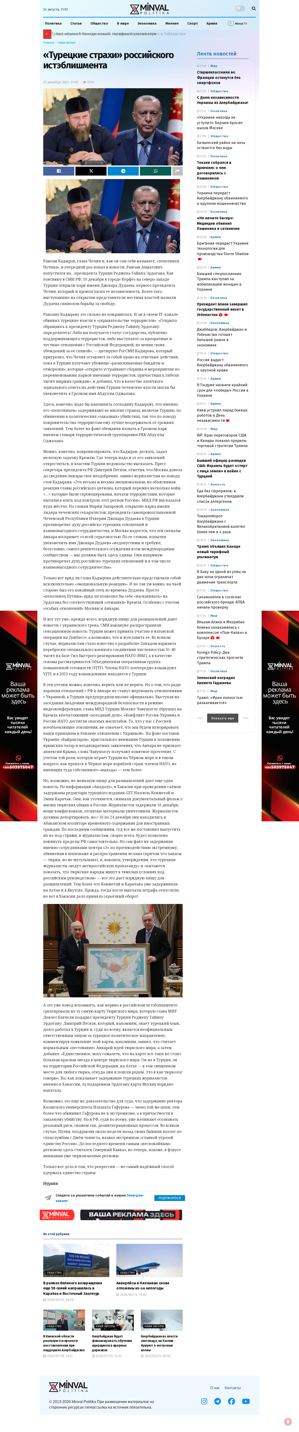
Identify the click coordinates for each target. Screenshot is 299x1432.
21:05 (202, 156)
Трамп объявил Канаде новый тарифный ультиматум (218, 551)
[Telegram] (217, 1401)
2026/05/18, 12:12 (59, 1356)
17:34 (202, 615)
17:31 (202, 646)
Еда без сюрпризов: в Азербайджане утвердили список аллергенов (220, 496)
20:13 (202, 267)
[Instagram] (204, 1401)
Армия (211, 23)
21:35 (202, 91)
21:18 (202, 136)
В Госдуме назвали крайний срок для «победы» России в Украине (223, 390)
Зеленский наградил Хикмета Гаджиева (87, 33)
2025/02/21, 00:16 (157, 1356)
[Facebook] (231, 1401)
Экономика (147, 23)
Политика (53, 23)
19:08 (203, 429)
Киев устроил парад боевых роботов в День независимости (222, 415)
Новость (217, 484)
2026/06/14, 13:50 (132, 1295)
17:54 (202, 590)
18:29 (202, 509)
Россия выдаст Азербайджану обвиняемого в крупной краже (222, 365)
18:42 (202, 484)
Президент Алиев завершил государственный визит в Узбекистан (222, 309)
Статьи (76, 23)
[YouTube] (246, 1401)
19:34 (202, 378)
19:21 (202, 403)
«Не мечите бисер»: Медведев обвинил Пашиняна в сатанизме (218, 223)
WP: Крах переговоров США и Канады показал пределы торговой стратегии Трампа (222, 440)
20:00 (203, 323)
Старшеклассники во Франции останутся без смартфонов (219, 77)
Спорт (192, 23)
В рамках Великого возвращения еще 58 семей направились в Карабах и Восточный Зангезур (72, 1288)
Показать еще (222, 718)
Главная (48, 42)
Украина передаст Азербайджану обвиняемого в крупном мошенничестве (222, 198)
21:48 (202, 66)
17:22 (202, 671)
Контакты (233, 1388)
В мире (123, 23)
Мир (213, 66)
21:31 (202, 111)
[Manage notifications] (288, 1421)
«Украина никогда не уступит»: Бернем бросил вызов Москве (219, 122)
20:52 (202, 186)
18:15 (202, 540)
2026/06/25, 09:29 (60, 1300)
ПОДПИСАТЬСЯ (169, 1198)
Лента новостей (217, 54)
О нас (215, 1388)
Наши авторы (66, 42)
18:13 (202, 565)
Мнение (172, 23)
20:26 (203, 237)
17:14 (202, 691)
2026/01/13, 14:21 (108, 1356)
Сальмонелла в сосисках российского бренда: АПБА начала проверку (221, 602)
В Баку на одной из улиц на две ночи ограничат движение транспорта (221, 576)
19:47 (202, 353)
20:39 (203, 211)
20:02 (203, 298)
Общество (99, 23)
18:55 (202, 454)
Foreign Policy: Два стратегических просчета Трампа (220, 657)
